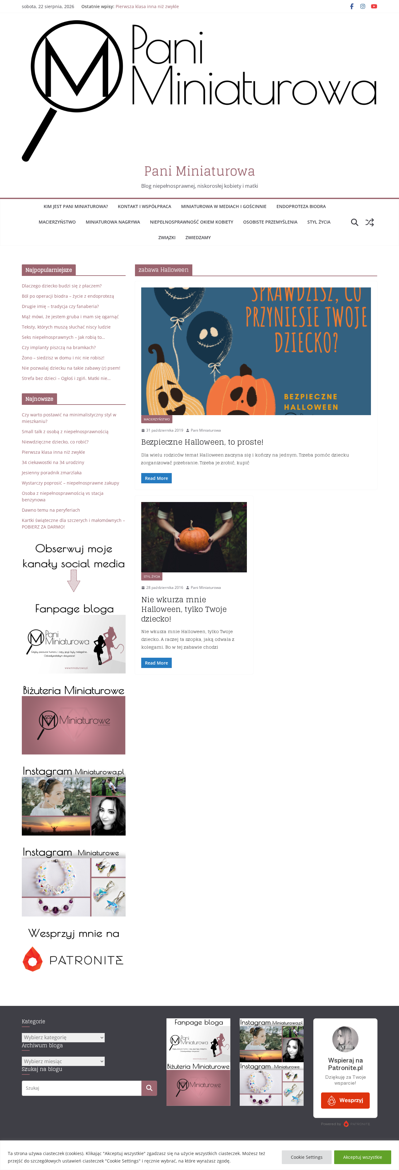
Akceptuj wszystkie (362, 1157)
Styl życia (318, 222)
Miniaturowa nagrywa (113, 222)
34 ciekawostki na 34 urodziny (53, 462)
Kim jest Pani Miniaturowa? (76, 206)
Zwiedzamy (198, 237)
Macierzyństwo (57, 222)
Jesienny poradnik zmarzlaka (52, 473)
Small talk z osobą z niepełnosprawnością (65, 431)
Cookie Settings (307, 1157)
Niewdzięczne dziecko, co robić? (55, 442)
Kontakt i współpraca (144, 206)
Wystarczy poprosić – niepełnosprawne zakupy (70, 483)
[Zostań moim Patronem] (74, 930)
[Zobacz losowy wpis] (369, 222)
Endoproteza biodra (301, 206)
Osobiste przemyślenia (270, 222)
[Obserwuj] (74, 768)
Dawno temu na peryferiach (51, 510)
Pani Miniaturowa (199, 171)
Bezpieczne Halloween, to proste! (202, 442)
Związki (166, 237)
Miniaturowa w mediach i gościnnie (224, 206)
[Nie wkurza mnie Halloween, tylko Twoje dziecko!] (194, 537)
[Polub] (74, 606)
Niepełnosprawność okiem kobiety (191, 222)
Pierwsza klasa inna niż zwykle (147, 6)
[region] (199, 1155)
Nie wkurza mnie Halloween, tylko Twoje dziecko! (184, 609)
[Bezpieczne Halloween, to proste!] (256, 351)
